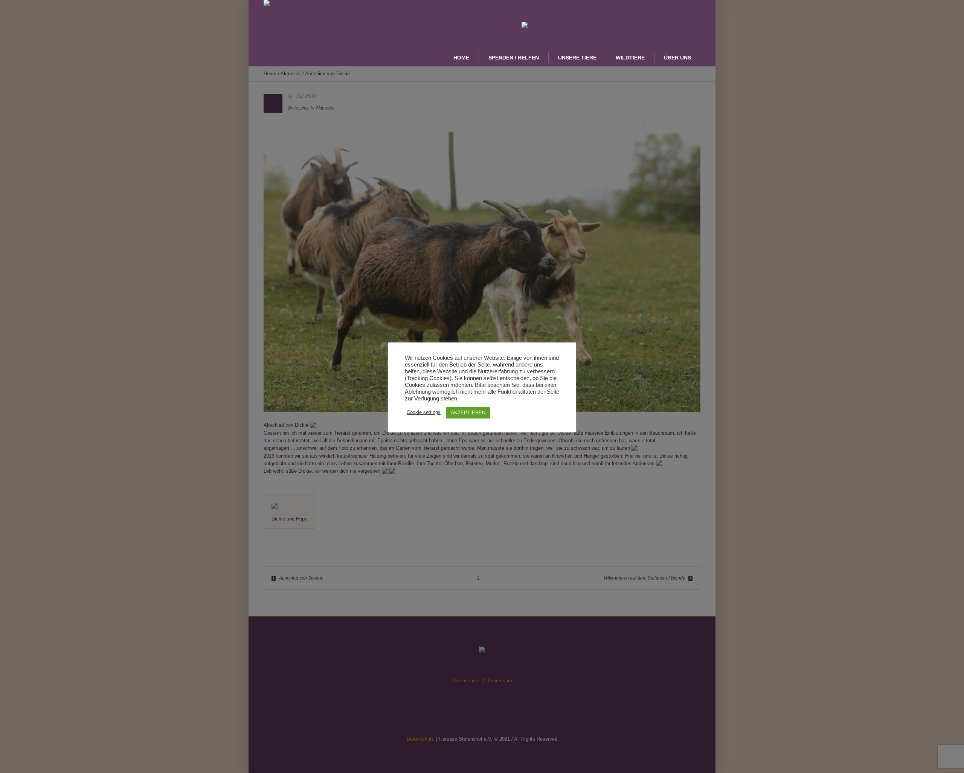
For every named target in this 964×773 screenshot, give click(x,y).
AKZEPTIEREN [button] (468, 412)
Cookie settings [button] (424, 412)
